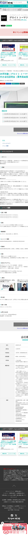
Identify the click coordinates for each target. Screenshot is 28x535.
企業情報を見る (20, 493)
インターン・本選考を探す (9, 493)
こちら (25, 20)
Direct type (16, 509)
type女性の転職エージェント (10, 508)
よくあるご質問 (12, 495)
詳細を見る (4, 64)
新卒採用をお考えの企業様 (19, 499)
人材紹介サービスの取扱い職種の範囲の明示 (14, 501)
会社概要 (4, 499)
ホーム (7, 491)
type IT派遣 (10, 509)
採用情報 (9, 499)
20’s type (21, 508)
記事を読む (4, 495)
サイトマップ (14, 497)
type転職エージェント (20, 506)
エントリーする (12, 64)
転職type (4, 506)
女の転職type (10, 506)
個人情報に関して (21, 495)
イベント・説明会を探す (8, 6)
